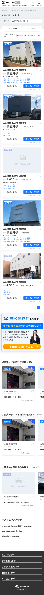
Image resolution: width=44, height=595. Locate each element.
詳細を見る (12, 86)
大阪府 (29, 10)
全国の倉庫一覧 (21, 10)
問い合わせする (32, 86)
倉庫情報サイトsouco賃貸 (9, 10)
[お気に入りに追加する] (40, 70)
